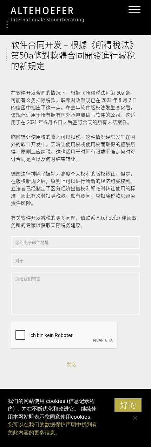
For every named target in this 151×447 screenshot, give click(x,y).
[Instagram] (108, 9)
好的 (128, 405)
